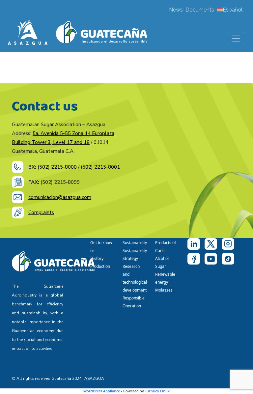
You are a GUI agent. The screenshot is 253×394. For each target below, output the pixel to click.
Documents (199, 10)
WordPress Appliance (101, 390)
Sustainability (135, 242)
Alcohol (162, 258)
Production (100, 266)
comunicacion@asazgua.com (59, 197)
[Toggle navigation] (236, 38)
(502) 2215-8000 (57, 167)
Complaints (41, 212)
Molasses (164, 290)
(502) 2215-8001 (101, 167)
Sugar (160, 266)
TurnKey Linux (157, 390)
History (96, 258)
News (176, 10)
